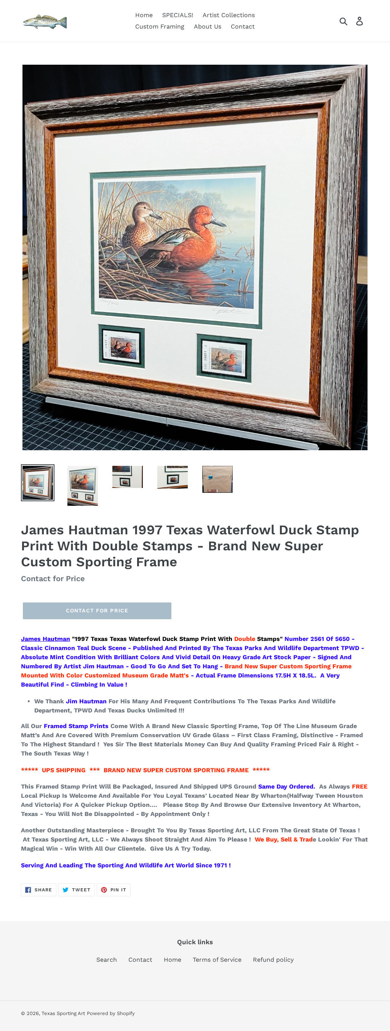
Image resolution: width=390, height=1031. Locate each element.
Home (172, 959)
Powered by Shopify (111, 1013)
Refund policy (273, 959)
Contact (140, 959)
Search (106, 959)
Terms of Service (217, 959)
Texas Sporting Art (63, 1013)
